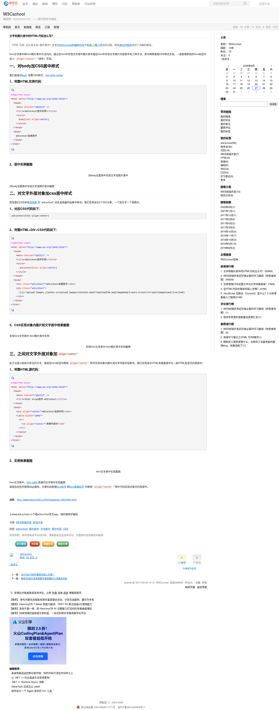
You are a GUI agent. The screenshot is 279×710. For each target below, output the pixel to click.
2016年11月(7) (228, 235)
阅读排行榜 (227, 266)
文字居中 (45, 529)
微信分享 (62, 543)
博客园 (7, 27)
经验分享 (38, 522)
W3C (225, 169)
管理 (56, 27)
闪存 (64, 4)
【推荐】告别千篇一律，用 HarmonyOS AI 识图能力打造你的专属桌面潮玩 (50, 608)
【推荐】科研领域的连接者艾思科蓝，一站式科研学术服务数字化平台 (47, 613)
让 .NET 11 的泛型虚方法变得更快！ (31, 677)
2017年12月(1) (228, 215)
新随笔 (28, 27)
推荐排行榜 (227, 324)
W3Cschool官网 (229, 259)
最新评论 (225, 127)
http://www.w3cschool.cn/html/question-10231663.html (46, 499)
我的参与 (225, 124)
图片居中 (34, 529)
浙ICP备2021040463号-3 (131, 707)
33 (230, 51)
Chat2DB (89, 4)
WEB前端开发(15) (230, 191)
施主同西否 (125, 45)
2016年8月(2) (228, 248)
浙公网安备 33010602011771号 (98, 707)
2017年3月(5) (228, 227)
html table (32, 482)
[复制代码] (12, 91)
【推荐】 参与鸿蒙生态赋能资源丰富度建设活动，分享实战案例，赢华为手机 (51, 599)
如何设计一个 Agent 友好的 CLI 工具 (31, 691)
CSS (65, 529)
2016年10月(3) (228, 239)
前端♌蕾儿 (93, 45)
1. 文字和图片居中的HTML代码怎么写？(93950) (247, 271)
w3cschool (22, 529)
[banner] (9, 3)
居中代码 (57, 529)
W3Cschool (14, 14)
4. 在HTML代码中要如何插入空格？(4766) (243, 288)
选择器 (33, 202)
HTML (225, 157)
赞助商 (76, 4)
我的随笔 (225, 116)
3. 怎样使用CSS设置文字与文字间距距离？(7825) (248, 284)
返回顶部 (202, 587)
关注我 (34, 543)
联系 (38, 27)
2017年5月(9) (228, 219)
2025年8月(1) (228, 207)
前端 (224, 161)
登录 (54, 592)
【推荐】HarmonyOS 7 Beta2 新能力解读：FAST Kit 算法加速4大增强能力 (50, 604)
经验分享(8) (227, 195)
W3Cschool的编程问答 (71, 45)
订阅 (47, 27)
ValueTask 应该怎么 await (25, 686)
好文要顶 (21, 543)
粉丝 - (24, 557)
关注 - (33, 557)
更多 (223, 180)
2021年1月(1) (228, 211)
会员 (25, 4)
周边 (35, 4)
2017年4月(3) (228, 223)
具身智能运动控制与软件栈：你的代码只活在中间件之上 (42, 673)
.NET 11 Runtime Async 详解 (27, 682)
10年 (231, 48)
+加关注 (13, 564)
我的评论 (225, 120)
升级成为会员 (189, 568)
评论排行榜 (227, 304)
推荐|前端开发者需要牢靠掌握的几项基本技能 (44, 578)
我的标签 (225, 131)
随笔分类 (226, 187)
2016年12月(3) (228, 231)
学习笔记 (227, 176)
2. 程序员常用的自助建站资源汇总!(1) (241, 317)
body (24, 75)
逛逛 (65, 592)
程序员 (226, 146)
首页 (17, 27)
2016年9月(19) (228, 243)
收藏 (197, 582)
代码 (225, 150)
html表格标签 (76, 486)
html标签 (61, 486)
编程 (224, 165)
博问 (55, 4)
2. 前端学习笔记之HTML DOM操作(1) (241, 337)
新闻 (45, 4)
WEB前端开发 (24, 522)
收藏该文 (48, 543)
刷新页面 (190, 587)
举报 (204, 582)
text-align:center (54, 75)
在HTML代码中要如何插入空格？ (38, 574)
